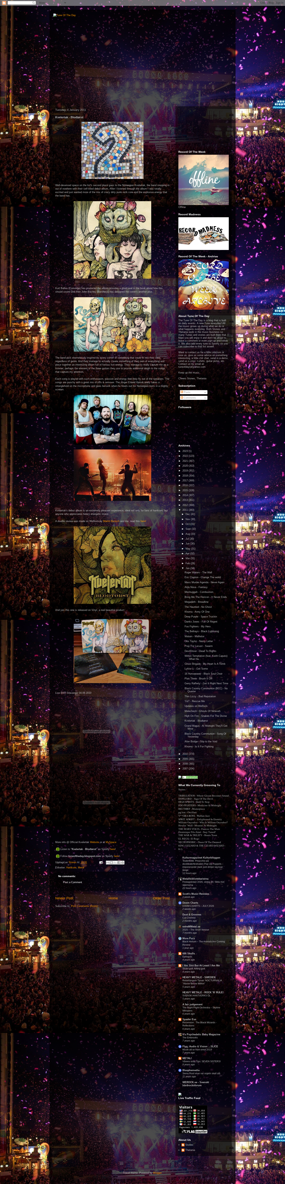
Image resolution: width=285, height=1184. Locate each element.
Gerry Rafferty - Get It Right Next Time (206, 683)
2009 (185, 758)
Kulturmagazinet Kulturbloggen (201, 857)
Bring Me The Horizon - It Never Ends (206, 597)
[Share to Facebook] (119, 863)
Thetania (190, 1150)
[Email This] (108, 863)
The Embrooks (190, 1037)
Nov (188, 519)
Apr (188, 553)
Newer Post (64, 898)
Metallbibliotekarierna (195, 878)
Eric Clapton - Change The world (203, 577)
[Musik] (190, 777)
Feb (188, 563)
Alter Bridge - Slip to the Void (201, 741)
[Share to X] (115, 863)
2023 (185, 451)
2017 (185, 480)
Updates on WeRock (196, 706)
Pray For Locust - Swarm (199, 646)
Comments (189, 397)
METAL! (187, 1058)
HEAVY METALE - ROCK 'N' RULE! (203, 992)
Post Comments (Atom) (84, 906)
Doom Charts (190, 902)
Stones (189, 1144)
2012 (185, 505)
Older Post (161, 898)
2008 (185, 763)
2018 (185, 475)
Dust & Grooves (191, 914)
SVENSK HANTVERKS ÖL (196, 995)
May (188, 548)
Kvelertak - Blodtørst (196, 720)
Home (113, 898)
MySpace (111, 842)
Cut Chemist (188, 917)
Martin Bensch (111, 521)
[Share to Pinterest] (122, 863)
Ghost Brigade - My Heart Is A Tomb (205, 663)
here (112, 849)
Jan (188, 568)
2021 (185, 460)
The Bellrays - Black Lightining (202, 631)
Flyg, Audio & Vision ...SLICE (200, 1046)
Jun (188, 543)
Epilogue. (187, 956)
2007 (185, 768)
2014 (185, 495)
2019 (185, 470)
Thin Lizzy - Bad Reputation (200, 696)
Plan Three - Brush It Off (198, 678)
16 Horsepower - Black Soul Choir (203, 673)
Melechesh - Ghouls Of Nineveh (202, 711)
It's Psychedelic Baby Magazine (201, 1034)
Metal (81, 867)
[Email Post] (101, 862)
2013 (185, 500)
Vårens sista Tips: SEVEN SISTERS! (201, 1061)
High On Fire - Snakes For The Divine (206, 715)
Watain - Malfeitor (194, 636)
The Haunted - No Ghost (198, 606)
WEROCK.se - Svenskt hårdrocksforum (195, 1084)
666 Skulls (188, 953)
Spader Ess (189, 1019)
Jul (188, 538)
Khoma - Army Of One (197, 611)
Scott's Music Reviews (195, 893)
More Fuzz (188, 938)
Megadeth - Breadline (196, 601)
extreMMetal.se (191, 926)
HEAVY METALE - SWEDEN (198, 977)
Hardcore (71, 867)
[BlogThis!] (111, 863)
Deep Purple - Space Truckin (201, 616)
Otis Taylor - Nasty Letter (199, 641)
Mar (188, 558)
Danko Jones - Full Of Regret (201, 621)
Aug (188, 533)
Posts (186, 392)
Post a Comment (72, 882)
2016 (185, 485)
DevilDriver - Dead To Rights (200, 651)
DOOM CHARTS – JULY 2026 (198, 906)
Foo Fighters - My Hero (198, 626)
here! (143, 521)
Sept (189, 528)
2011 (185, 509)
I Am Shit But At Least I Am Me (201, 965)
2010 (185, 753)
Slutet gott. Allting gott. (194, 968)
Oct (188, 524)
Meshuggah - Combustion (199, 592)
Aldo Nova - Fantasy (196, 587)
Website (94, 842)
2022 (185, 455)
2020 (185, 465)
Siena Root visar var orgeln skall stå (201, 1073)
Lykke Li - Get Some (196, 668)
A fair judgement (192, 1004)
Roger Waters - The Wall (198, 572)
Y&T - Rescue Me (195, 701)
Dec (188, 514)
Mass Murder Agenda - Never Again (204, 582)
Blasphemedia (191, 1070)
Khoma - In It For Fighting (199, 746)
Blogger (157, 1172)
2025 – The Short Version (195, 929)
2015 (185, 490)
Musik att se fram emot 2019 (197, 1049)
